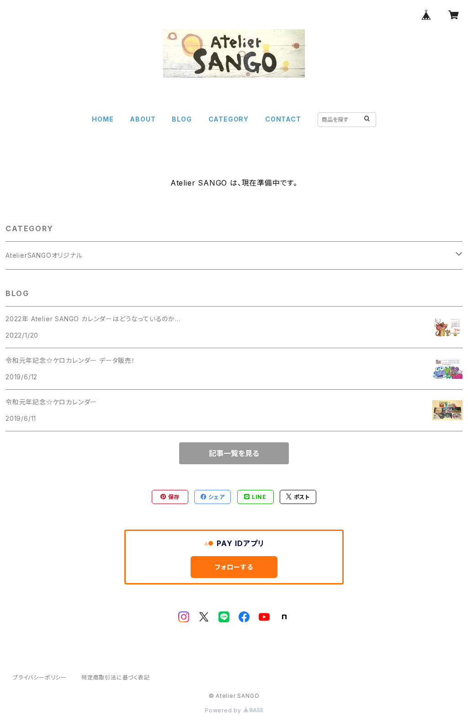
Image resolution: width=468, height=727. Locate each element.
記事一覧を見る (234, 453)
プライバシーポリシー (40, 677)
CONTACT (283, 119)
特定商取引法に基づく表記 (115, 677)
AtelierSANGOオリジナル (44, 255)
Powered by (224, 710)
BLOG (181, 119)
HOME (102, 119)
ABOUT (142, 119)
